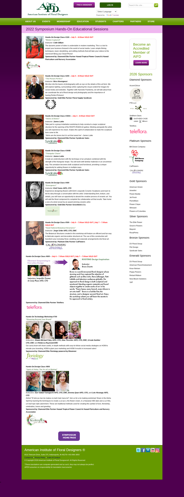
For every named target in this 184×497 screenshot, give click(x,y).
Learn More (141, 63)
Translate (115, 15)
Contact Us (28, 458)
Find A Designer (85, 5)
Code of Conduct (53, 458)
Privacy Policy (39, 458)
